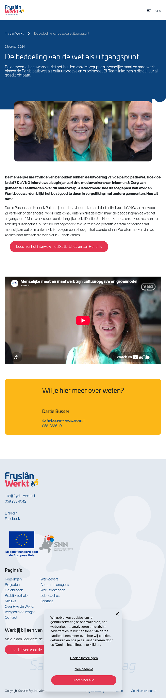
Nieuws (10, 601)
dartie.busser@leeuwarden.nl (63, 420)
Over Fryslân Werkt (19, 606)
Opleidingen (14, 590)
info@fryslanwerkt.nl (20, 495)
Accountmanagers (54, 584)
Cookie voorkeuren (143, 691)
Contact (11, 617)
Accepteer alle (83, 680)
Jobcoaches (50, 595)
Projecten (12, 584)
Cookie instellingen (84, 658)
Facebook (12, 518)
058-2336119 (52, 425)
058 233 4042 (15, 501)
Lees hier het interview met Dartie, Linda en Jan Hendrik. (59, 246)
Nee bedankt (84, 669)
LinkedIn (11, 513)
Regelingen (13, 579)
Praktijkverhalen (17, 595)
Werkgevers (49, 579)
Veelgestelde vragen (20, 612)
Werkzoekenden (52, 590)
